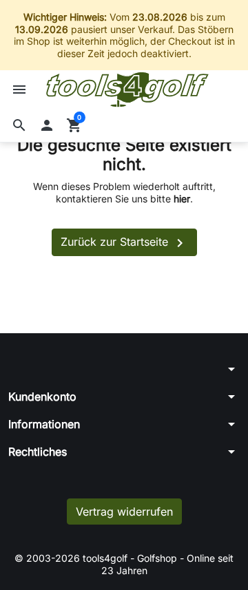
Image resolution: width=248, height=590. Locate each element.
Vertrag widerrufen (124, 511)
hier (182, 198)
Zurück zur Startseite (124, 243)
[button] (19, 125)
